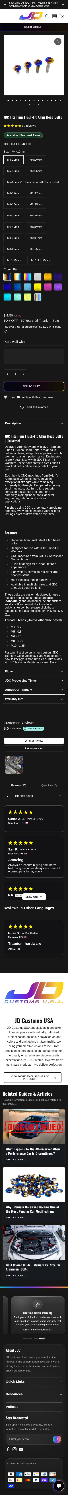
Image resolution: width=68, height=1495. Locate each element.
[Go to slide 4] (42, 1338)
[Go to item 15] (34, 105)
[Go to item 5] (25, 100)
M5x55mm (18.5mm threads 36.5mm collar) (33, 182)
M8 (60, 610)
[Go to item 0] (8, 100)
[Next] (63, 4)
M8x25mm (36, 249)
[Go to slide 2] (30, 1338)
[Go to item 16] (38, 105)
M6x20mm (13, 204)
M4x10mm (13, 159)
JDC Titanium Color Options (31, 654)
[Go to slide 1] (25, 1338)
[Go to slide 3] (36, 1338)
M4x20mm (36, 159)
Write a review (34, 740)
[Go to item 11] (51, 100)
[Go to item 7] (34, 100)
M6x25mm (36, 204)
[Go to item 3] (17, 100)
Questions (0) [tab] (49, 785)
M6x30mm (13, 215)
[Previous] (5, 4)
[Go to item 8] (38, 100)
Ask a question (34, 748)
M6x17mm (36, 193)
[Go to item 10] (47, 100)
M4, (44, 610)
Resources (14, 1394)
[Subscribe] (57, 1439)
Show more (32, 896)
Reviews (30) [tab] (18, 785)
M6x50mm (36, 226)
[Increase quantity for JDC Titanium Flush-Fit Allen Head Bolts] (23, 374)
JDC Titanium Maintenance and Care (32, 662)
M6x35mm (36, 215)
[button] (54, 16)
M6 (55, 610)
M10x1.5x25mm (40, 260)
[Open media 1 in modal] (57, 41)
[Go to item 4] (21, 100)
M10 (7, 614)
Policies (12, 1407)
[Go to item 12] (56, 100)
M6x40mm (13, 226)
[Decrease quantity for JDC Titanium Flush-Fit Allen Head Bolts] (7, 374)
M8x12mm (13, 237)
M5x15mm (13, 170)
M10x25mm (14, 260)
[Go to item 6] (30, 100)
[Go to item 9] (43, 100)
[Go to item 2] (12, 100)
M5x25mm (36, 170)
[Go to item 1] (14, 765)
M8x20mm (13, 249)
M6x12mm (13, 193)
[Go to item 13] (60, 100)
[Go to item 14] (30, 105)
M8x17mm (36, 237)
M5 (49, 610)
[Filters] (7, 796)
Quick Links (15, 1381)
